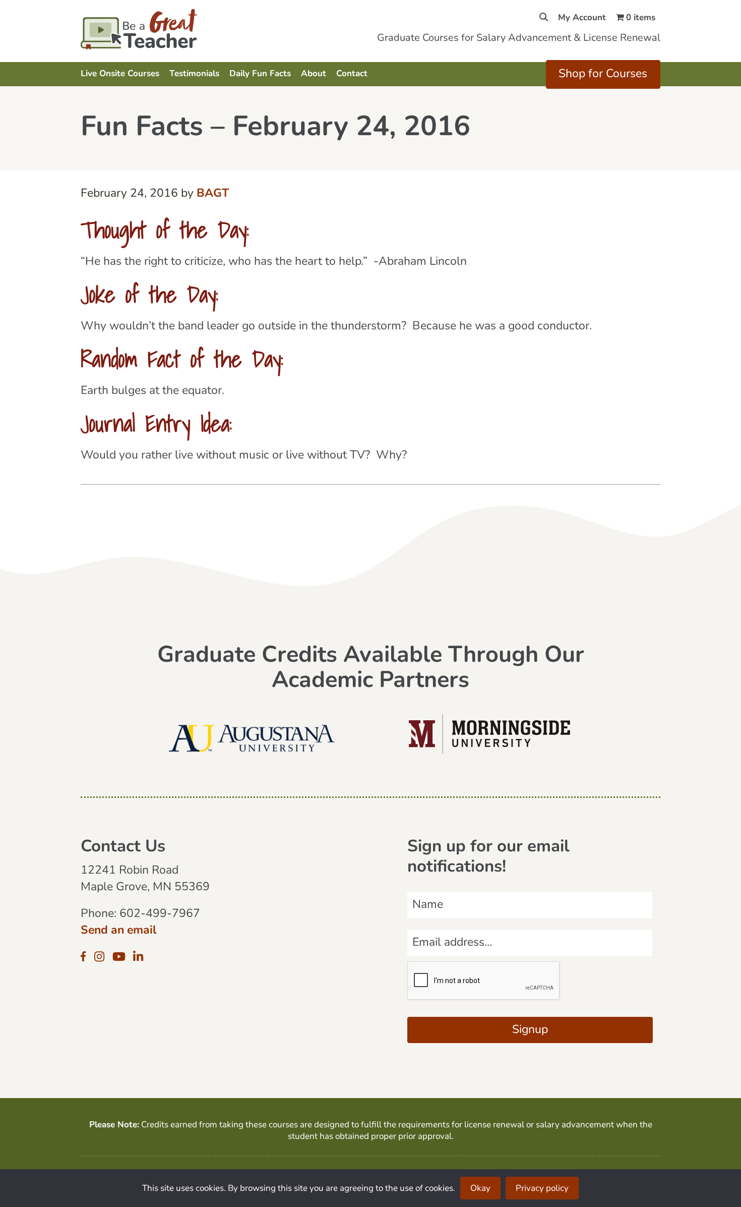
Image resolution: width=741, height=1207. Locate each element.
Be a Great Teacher (168, 29)
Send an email (118, 931)
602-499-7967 (159, 914)
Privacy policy (542, 1188)
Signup (530, 1030)
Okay (480, 1188)
